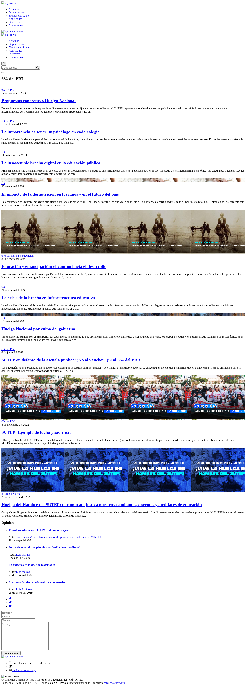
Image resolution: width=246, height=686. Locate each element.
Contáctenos (16, 25)
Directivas (14, 22)
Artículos (14, 9)
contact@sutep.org (114, 682)
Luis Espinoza (24, 589)
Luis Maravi (23, 554)
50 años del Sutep (19, 15)
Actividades (15, 18)
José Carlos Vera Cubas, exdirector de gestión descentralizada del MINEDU (59, 537)
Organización (16, 12)
